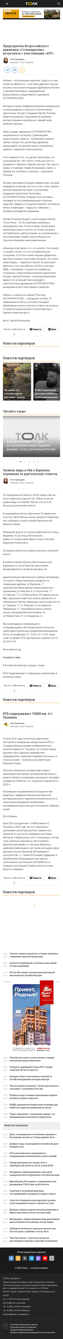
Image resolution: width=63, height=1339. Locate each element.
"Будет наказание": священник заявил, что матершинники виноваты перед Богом (32, 1115)
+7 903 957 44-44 (14, 1299)
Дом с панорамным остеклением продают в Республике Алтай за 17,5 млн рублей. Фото (33, 1136)
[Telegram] (7, 69)
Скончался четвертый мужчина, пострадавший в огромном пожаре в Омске (33, 1192)
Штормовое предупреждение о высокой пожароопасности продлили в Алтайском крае (34, 1173)
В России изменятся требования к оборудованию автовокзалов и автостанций (33, 1154)
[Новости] (35, 329)
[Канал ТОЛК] (52, 329)
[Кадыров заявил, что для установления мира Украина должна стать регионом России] (31, 436)
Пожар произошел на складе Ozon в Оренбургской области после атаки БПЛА (31, 1164)
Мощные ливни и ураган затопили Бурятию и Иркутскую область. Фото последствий (34, 1211)
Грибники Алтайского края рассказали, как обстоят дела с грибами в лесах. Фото (33, 1230)
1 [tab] (20, 461)
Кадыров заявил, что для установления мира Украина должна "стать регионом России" (31, 445)
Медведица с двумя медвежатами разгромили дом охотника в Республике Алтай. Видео (34, 1220)
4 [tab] (33, 461)
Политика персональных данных (24, 1325)
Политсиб (14, 62)
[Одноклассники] (21, 69)
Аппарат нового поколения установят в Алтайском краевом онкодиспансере (31, 1078)
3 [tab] (29, 461)
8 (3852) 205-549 (14, 1310)
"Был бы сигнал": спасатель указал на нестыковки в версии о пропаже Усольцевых (34, 1239)
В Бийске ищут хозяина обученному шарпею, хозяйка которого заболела (34, 1097)
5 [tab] (38, 461)
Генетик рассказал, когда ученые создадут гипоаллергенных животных (32, 1059)
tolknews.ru (15, 1278)
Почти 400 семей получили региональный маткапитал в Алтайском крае (32, 974)
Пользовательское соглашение (23, 1327)
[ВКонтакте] (14, 69)
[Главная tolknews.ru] (31, 3)
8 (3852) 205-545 (14, 1307)
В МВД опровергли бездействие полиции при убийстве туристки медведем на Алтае (34, 1106)
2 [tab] (24, 461)
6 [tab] (42, 461)
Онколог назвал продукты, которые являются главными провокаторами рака (34, 955)
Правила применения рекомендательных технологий (32, 1332)
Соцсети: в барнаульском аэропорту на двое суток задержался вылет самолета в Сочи (33, 1202)
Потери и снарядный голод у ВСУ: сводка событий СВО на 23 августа (31, 1068)
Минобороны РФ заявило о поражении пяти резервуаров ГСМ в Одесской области (33, 1183)
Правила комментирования (21, 1330)
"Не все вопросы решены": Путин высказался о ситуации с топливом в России (34, 1087)
